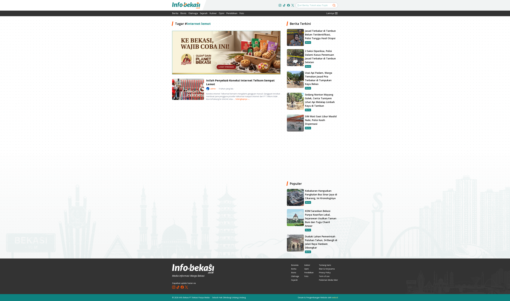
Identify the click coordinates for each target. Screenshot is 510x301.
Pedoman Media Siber (328, 280)
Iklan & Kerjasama (327, 269)
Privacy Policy (325, 272)
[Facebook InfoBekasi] (288, 5)
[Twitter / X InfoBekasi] (292, 5)
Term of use (324, 276)
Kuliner (213, 13)
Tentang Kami (325, 265)
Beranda (294, 265)
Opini (221, 13)
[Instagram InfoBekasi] (280, 5)
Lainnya (330, 13)
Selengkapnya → (242, 99)
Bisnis (183, 13)
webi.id (335, 297)
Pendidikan (231, 13)
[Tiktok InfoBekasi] (284, 5)
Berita (175, 13)
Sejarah (203, 13)
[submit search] (334, 5)
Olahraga (193, 13)
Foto (241, 13)
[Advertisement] (158, 61)
